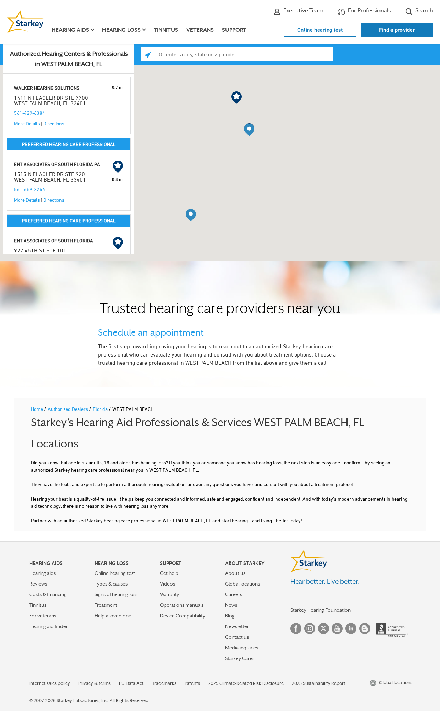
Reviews (38, 584)
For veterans (42, 616)
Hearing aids (42, 573)
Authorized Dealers (68, 409)
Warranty (169, 594)
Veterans (200, 30)
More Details (27, 124)
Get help (169, 573)
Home (37, 409)
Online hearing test (320, 29)
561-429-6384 (29, 113)
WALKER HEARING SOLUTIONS (46, 88)
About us (235, 573)
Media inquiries (241, 647)
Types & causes (111, 584)
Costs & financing (48, 594)
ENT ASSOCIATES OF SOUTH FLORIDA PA (57, 164)
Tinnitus (166, 30)
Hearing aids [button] (70, 30)
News (231, 605)
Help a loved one (113, 616)
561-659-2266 (29, 189)
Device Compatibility (182, 616)
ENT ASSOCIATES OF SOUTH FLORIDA (53, 240)
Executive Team (302, 10)
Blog (230, 616)
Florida (101, 409)
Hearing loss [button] (121, 30)
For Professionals (368, 10)
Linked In (350, 628)
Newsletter (237, 626)
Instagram (309, 628)
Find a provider (397, 29)
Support (234, 30)
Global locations (242, 584)
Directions (53, 124)
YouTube (337, 628)
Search (423, 10)
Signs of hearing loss (116, 594)
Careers (233, 594)
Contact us (237, 637)
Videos (167, 584)
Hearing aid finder (48, 626)
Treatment (106, 605)
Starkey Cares (239, 658)
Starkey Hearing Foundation (320, 610)
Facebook (295, 628)
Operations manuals (182, 605)
